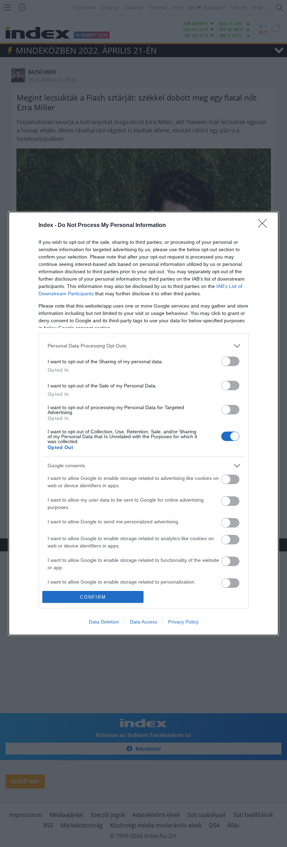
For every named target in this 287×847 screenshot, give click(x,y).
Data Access (143, 622)
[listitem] (143, 346)
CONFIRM (93, 597)
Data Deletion (104, 622)
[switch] (230, 361)
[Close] (264, 225)
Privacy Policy (183, 622)
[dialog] (143, 423)
